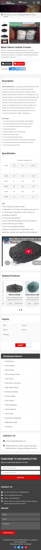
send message (8, 533)
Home (14, 15)
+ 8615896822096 (23, 492)
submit (20, 345)
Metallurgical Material (24, 15)
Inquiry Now (15, 303)
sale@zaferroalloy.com (15, 495)
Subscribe (20, 477)
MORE (6, 303)
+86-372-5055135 (11, 492)
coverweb (27, 544)
